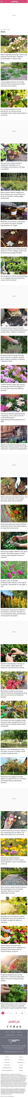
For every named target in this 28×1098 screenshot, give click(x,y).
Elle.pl (7, 1057)
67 (16, 1013)
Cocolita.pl (7, 1062)
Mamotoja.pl (7, 1065)
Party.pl (21, 1057)
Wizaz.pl (21, 1067)
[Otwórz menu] (1, 1)
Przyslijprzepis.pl (21, 1062)
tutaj (12, 1096)
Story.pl (21, 1070)
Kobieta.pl (21, 1059)
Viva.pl (20, 1065)
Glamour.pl (7, 1059)
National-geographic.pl (7, 1070)
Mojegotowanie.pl (7, 1067)
